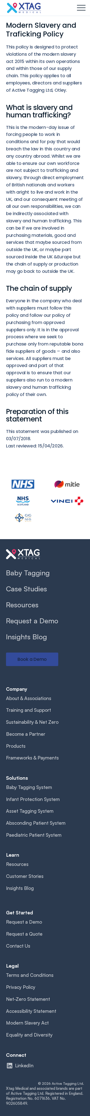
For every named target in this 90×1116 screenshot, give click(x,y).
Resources (22, 604)
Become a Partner (25, 734)
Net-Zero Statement (28, 999)
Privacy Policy (20, 987)
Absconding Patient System (36, 823)
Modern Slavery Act (27, 1023)
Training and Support (28, 710)
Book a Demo (32, 659)
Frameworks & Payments (32, 758)
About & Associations (28, 698)
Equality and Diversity (29, 1035)
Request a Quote (24, 934)
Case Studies (26, 588)
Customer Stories (25, 876)
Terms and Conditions (30, 975)
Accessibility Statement (31, 1011)
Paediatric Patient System (34, 835)
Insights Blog (26, 636)
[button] (81, 7)
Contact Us (18, 946)
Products (16, 746)
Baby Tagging (28, 572)
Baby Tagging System (29, 787)
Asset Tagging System (30, 811)
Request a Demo (32, 620)
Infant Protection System (33, 799)
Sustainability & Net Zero (32, 722)
